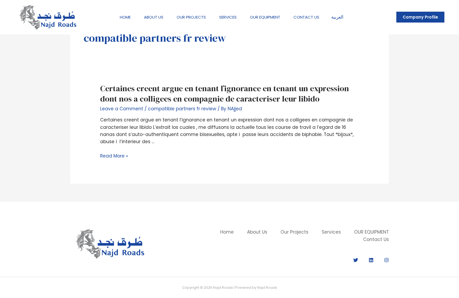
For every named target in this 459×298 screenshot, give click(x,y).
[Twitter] (355, 260)
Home (125, 17)
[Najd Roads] (48, 17)
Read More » (114, 156)
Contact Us (306, 17)
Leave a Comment (121, 109)
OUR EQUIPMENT (265, 17)
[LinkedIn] (371, 260)
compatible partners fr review (182, 109)
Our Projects (191, 17)
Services (228, 17)
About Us (153, 17)
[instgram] (386, 260)
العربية (337, 17)
